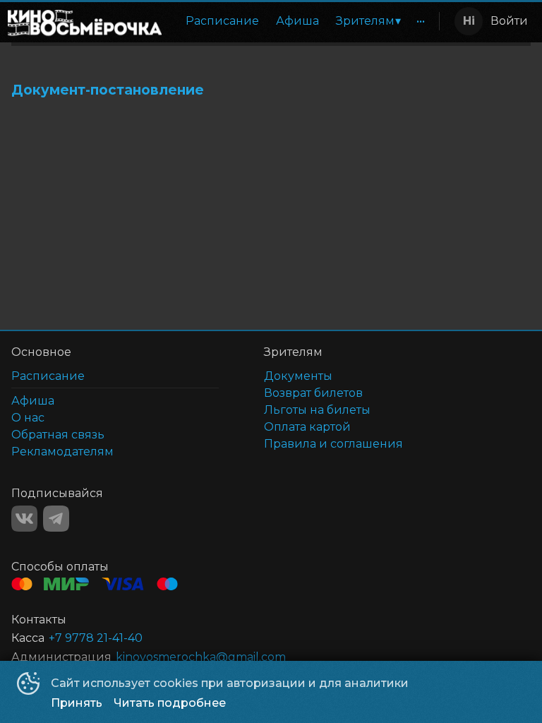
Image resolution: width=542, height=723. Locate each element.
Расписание (222, 21)
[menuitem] (222, 21)
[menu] (303, 21)
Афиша (297, 21)
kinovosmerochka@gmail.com (201, 657)
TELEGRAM (56, 519)
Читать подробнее (170, 703)
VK (24, 519)
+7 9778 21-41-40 (96, 638)
